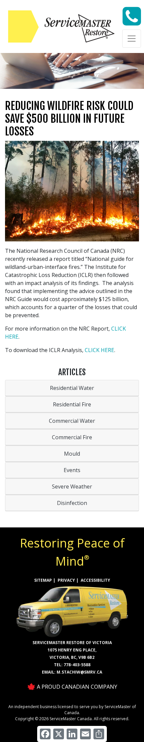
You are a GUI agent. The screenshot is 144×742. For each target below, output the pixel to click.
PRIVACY (66, 580)
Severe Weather (72, 486)
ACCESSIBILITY (95, 580)
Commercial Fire (72, 437)
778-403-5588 (77, 665)
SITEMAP (43, 580)
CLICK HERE (99, 350)
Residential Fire (72, 404)
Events (72, 470)
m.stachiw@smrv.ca (79, 672)
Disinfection (72, 503)
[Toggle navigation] (131, 39)
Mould (72, 453)
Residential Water (72, 388)
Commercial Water (72, 420)
